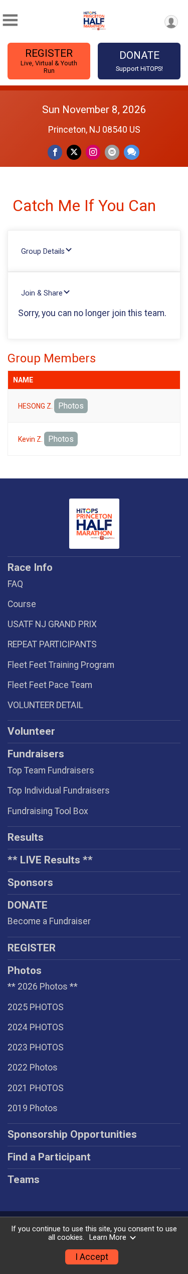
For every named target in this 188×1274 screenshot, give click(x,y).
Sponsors (30, 882)
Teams (24, 1179)
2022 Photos (33, 1067)
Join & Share (42, 293)
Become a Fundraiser (49, 921)
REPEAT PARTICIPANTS (52, 644)
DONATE (139, 60)
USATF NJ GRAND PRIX (52, 624)
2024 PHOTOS (36, 1027)
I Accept (91, 1257)
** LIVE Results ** (50, 860)
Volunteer (31, 731)
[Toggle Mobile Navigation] (10, 20)
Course (22, 604)
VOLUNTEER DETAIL (45, 705)
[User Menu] (171, 22)
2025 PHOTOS (36, 1007)
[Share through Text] (131, 152)
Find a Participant (49, 1157)
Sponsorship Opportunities (72, 1134)
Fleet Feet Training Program (61, 665)
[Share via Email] (112, 152)
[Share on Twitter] (74, 152)
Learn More (107, 1237)
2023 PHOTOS (36, 1047)
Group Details (43, 251)
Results (26, 837)
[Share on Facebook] (55, 152)
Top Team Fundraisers (51, 770)
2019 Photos (33, 1108)
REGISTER (49, 60)
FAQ (15, 584)
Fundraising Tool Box (48, 811)
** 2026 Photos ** (43, 987)
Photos (71, 406)
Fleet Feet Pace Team (50, 685)
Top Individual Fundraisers (59, 791)
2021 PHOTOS (36, 1088)
